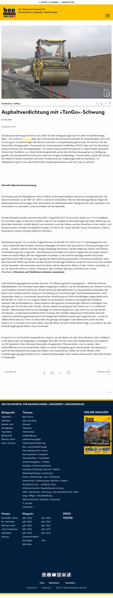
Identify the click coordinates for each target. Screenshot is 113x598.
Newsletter (68, 2)
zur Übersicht (10, 371)
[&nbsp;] (56, 61)
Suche (44, 2)
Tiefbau (27, 138)
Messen (54, 2)
